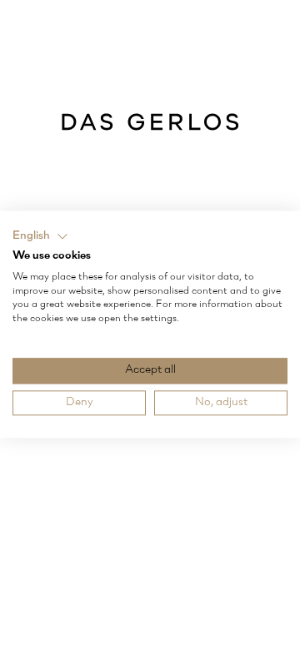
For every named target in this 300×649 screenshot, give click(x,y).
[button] (40, 236)
